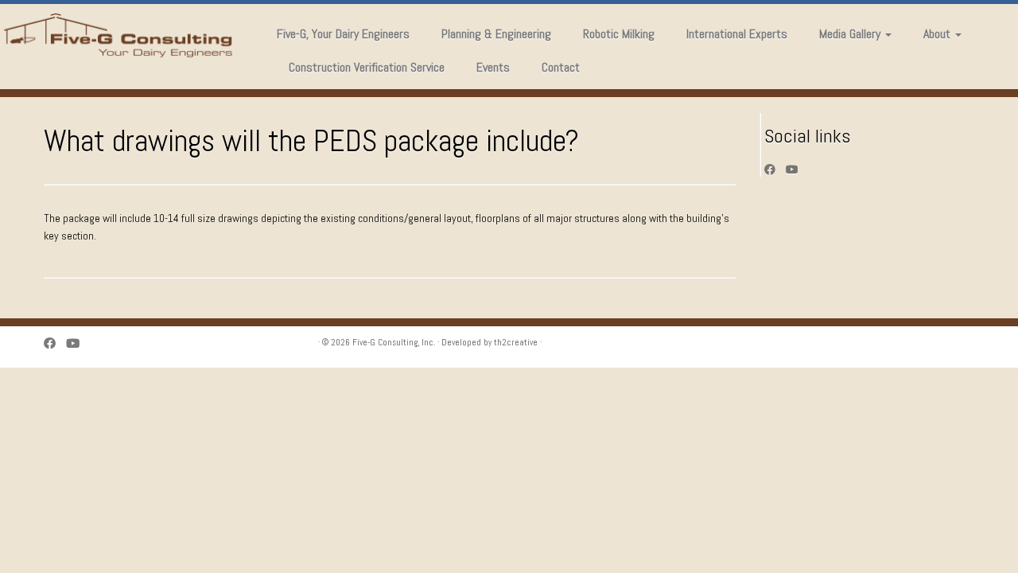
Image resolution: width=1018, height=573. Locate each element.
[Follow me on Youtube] (797, 169)
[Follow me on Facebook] (775, 169)
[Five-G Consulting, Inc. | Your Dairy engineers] (117, 35)
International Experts (736, 33)
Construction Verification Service (367, 67)
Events (493, 67)
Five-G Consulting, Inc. (393, 342)
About (938, 33)
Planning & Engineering (496, 33)
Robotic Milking (619, 33)
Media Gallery (851, 33)
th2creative (516, 342)
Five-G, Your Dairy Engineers (343, 33)
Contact (561, 67)
